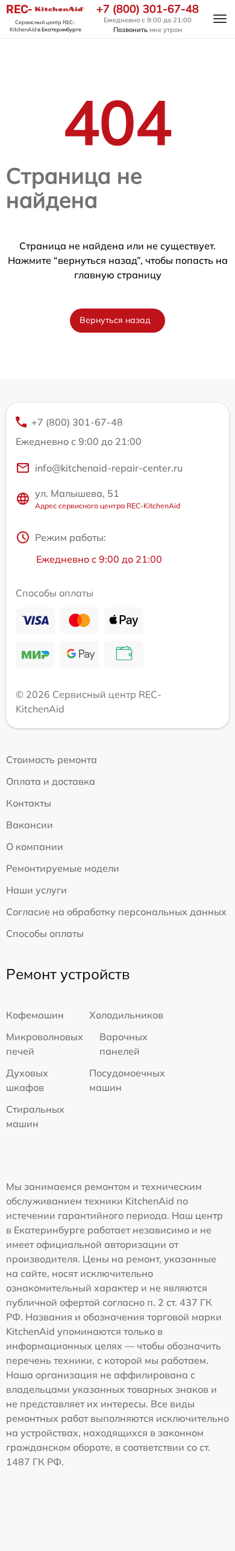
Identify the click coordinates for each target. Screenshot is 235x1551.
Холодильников (126, 1015)
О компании (34, 846)
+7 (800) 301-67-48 (147, 9)
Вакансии (29, 825)
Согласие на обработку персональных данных (116, 912)
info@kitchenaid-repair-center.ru (109, 468)
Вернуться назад (115, 320)
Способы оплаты (45, 933)
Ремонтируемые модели (62, 868)
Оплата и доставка (50, 781)
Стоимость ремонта (51, 759)
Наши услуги (36, 890)
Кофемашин (35, 1015)
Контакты (28, 803)
